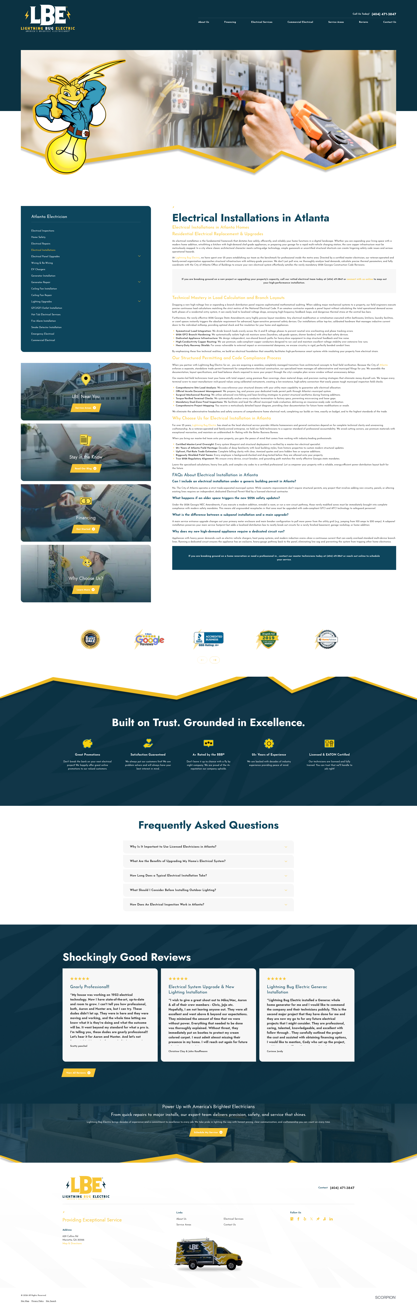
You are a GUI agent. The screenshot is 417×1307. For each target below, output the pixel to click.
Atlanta (383, 365)
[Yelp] (305, 1219)
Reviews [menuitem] (363, 22)
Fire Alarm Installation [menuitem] (43, 321)
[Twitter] (311, 1219)
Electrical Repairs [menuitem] (40, 244)
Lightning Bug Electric (187, 258)
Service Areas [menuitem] (336, 22)
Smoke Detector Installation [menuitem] (46, 327)
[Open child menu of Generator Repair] (139, 282)
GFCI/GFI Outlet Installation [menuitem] (46, 308)
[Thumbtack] (318, 1219)
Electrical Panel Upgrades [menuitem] (45, 256)
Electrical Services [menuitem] (261, 22)
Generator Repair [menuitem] (40, 282)
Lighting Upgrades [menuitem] (41, 302)
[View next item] (215, 660)
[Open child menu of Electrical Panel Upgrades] (139, 256)
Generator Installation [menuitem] (43, 276)
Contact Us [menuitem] (389, 22)
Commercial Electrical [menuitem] (300, 22)
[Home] (48, 18)
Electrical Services (233, 1219)
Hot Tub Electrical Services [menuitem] (45, 314)
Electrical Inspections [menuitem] (42, 231)
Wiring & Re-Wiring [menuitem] (42, 263)
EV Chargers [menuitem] (38, 269)
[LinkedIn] (331, 1219)
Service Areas (183, 1225)
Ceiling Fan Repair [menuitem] (41, 295)
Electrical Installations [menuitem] (43, 250)
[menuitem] (25, 1301)
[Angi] (324, 1219)
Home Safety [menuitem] (38, 237)
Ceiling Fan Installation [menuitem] (44, 289)
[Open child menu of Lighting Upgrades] (139, 302)
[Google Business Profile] (292, 1219)
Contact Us (230, 1225)
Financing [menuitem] (230, 22)
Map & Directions (72, 1243)
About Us (181, 1219)
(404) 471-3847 (384, 14)
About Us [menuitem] (203, 22)
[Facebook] (298, 1219)
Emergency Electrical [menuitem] (42, 334)
